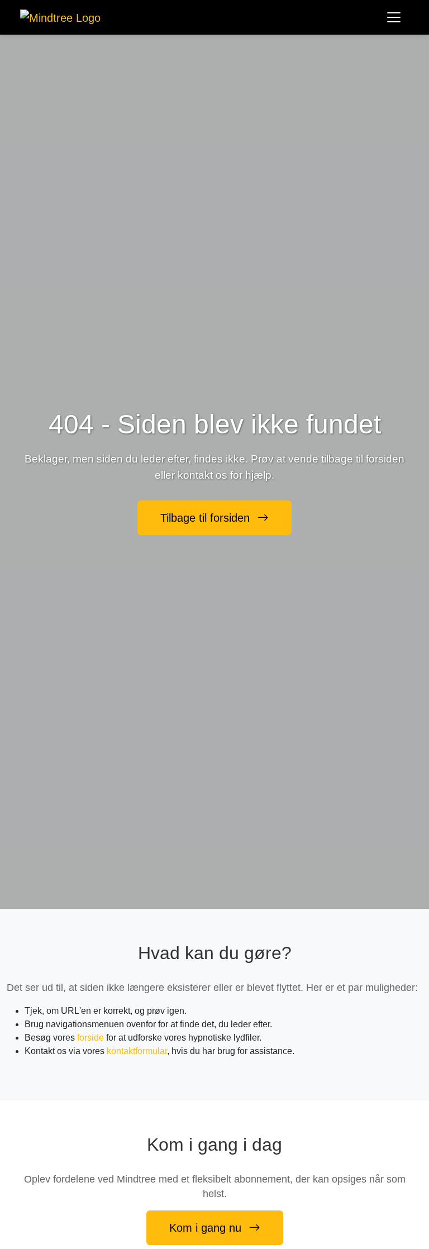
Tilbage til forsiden (206, 518)
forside (90, 1037)
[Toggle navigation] (394, 17)
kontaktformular (137, 1051)
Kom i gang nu (207, 1228)
